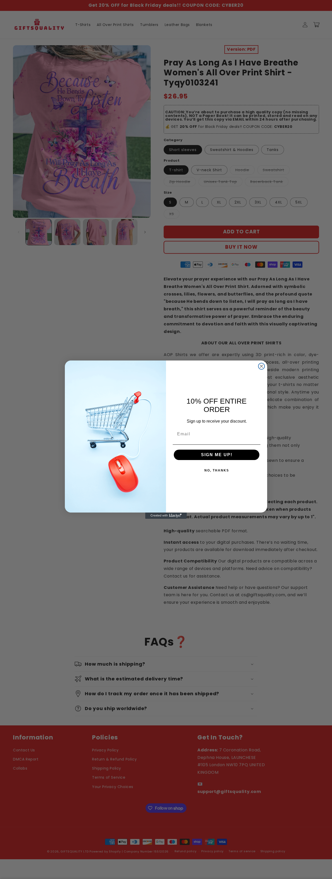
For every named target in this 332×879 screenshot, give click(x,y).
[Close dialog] (261, 366)
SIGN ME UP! (216, 454)
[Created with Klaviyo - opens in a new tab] (166, 516)
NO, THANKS (216, 470)
